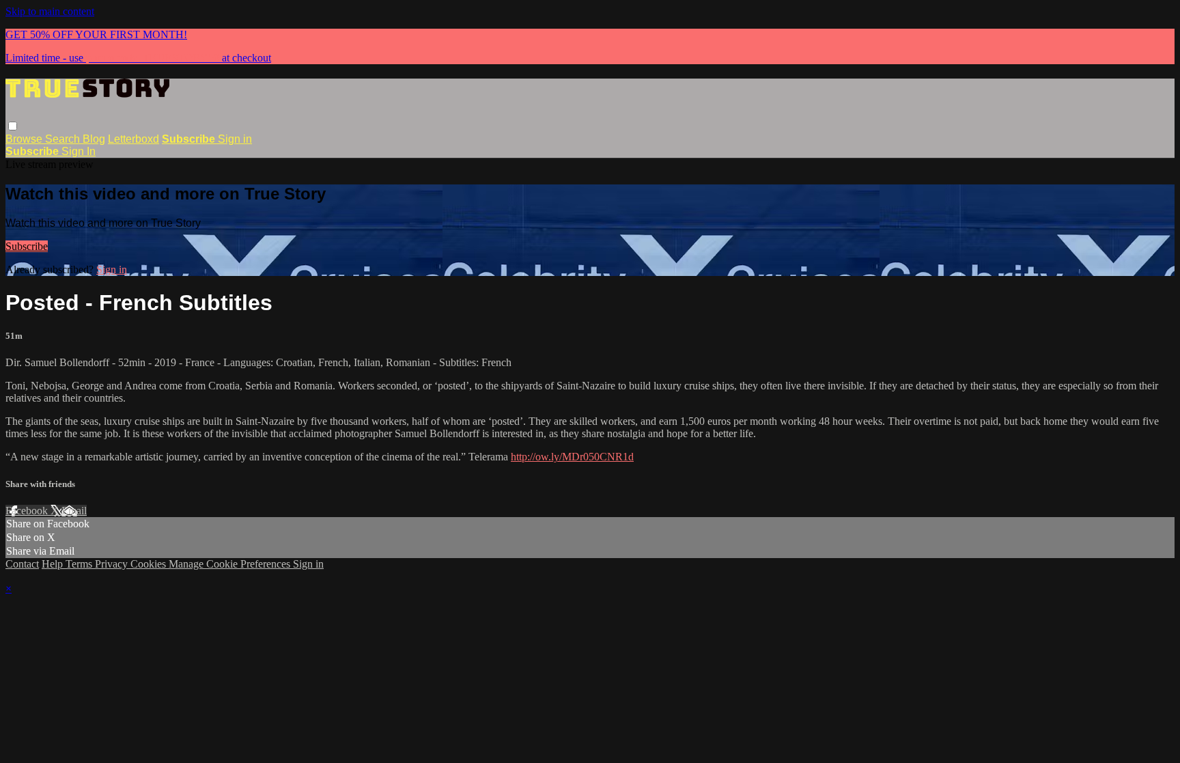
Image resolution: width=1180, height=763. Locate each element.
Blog (94, 139)
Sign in (235, 139)
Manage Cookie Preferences (231, 564)
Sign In (78, 151)
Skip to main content (49, 11)
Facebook (28, 510)
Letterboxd (133, 139)
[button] (12, 126)
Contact (22, 564)
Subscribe (26, 246)
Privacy (112, 564)
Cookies (149, 564)
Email (74, 510)
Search (64, 139)
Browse (25, 139)
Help (54, 564)
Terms (80, 564)
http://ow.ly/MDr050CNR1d (572, 456)
